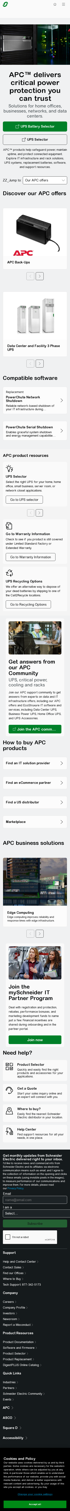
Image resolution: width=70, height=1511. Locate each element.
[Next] (40, 276)
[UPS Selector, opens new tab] (35, 139)
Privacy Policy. (16, 1188)
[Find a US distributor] (35, 795)
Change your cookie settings (35, 1494)
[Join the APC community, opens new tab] (35, 729)
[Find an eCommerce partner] (35, 775)
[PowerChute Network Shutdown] (35, 385)
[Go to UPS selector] (24, 500)
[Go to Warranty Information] (30, 557)
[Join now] (35, 1039)
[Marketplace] (35, 814)
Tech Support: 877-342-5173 (22, 1284)
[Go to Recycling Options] (28, 604)
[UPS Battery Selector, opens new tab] (35, 126)
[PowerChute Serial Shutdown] (35, 420)
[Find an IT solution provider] (35, 756)
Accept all (35, 1504)
